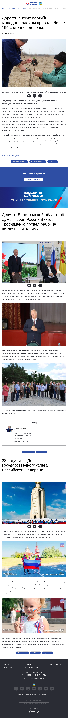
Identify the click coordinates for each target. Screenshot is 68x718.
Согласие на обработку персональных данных (34, 703)
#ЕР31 (4, 156)
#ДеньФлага (47, 653)
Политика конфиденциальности (34, 700)
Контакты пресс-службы (32, 667)
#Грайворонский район (19, 161)
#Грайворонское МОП (37, 161)
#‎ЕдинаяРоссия (28, 452)
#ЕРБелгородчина (13, 156)
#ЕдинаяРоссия (22, 653)
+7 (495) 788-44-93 (34, 674)
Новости (23, 8)
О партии (6, 664)
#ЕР (52, 161)
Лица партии (28, 664)
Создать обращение (33, 179)
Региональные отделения (53, 664)
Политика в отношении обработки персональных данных (34, 701)
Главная (4, 8)
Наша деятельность (13, 8)
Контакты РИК (7, 667)
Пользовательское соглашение (34, 698)
